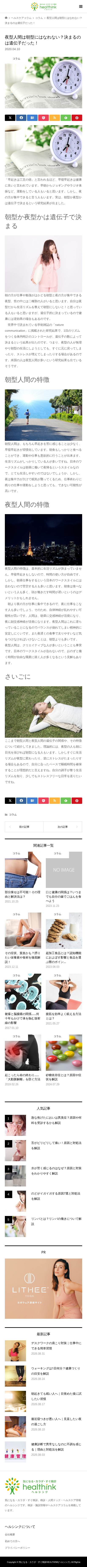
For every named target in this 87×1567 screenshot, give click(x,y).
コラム (13, 814)
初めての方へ (12, 1541)
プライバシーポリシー (17, 1547)
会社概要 (10, 1534)
